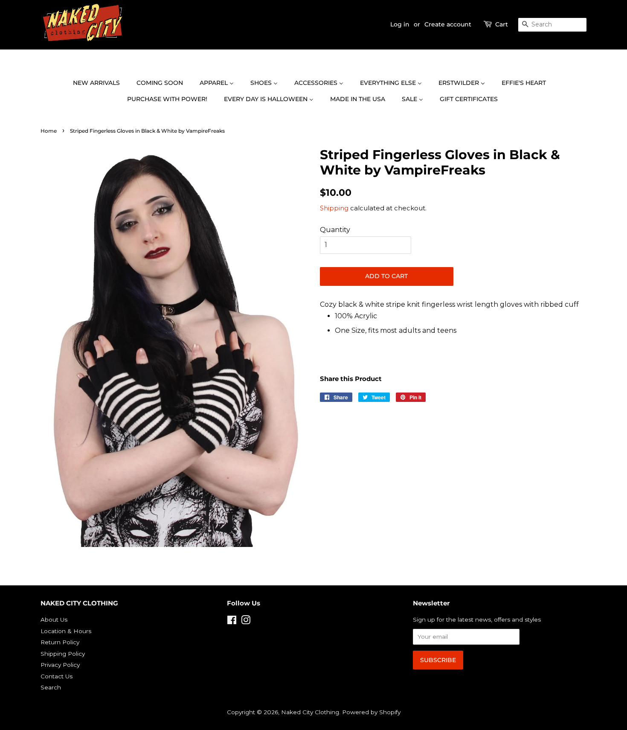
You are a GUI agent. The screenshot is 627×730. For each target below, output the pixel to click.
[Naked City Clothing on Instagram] (245, 621)
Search (51, 687)
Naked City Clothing (310, 712)
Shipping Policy (63, 653)
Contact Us (57, 676)
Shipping (334, 208)
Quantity (335, 230)
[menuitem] (100, 83)
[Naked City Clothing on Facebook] (232, 621)
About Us (54, 619)
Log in (399, 24)
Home (49, 131)
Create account (447, 24)
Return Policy (60, 642)
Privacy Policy (60, 664)
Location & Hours (66, 631)
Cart (501, 24)
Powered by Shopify (371, 712)
